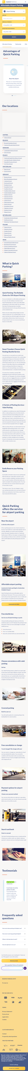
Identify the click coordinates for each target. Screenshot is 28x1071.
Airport (4, 15)
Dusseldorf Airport (8, 187)
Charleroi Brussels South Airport (11, 145)
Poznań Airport (7, 233)
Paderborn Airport (8, 208)
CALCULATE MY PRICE (14, 604)
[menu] (24, 2)
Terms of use (5, 1014)
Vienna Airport (7, 137)
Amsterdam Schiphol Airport (11, 218)
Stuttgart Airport (8, 210)
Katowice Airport (8, 229)
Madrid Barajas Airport (9, 248)
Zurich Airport (7, 171)
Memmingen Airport (9, 202)
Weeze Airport (7, 212)
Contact (4, 1033)
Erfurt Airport (7, 152)
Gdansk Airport (7, 227)
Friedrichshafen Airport (9, 192)
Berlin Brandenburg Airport (10, 179)
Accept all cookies (14, 1068)
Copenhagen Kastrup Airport (11, 150)
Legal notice (5, 1017)
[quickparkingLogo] (9, 1)
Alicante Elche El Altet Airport (11, 242)
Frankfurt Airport (8, 188)
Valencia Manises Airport (10, 252)
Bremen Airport (8, 177)
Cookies (4, 1019)
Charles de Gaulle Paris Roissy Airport (13, 158)
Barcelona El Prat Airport (10, 244)
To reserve (5, 983)
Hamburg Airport (8, 194)
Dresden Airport (8, 185)
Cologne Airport (8, 181)
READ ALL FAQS (14, 960)
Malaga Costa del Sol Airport (10, 250)
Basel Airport (7, 169)
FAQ (26, 44)
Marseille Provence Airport (10, 162)
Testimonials (18, 44)
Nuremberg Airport (8, 206)
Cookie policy (19, 1059)
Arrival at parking (7, 21)
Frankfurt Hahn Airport (9, 190)
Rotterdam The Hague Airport (11, 221)
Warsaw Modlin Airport (9, 237)
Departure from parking (8, 28)
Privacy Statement (7, 1011)
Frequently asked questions (9, 1036)
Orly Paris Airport (8, 164)
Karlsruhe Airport (8, 198)
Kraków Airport (8, 231)
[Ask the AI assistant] (25, 968)
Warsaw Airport (8, 235)
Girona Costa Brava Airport (10, 246)
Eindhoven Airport (8, 220)
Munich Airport (7, 204)
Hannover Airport (8, 196)
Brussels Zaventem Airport (10, 143)
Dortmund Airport (8, 183)
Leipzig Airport (7, 200)
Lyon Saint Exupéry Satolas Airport (12, 160)
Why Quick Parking (7, 44)
